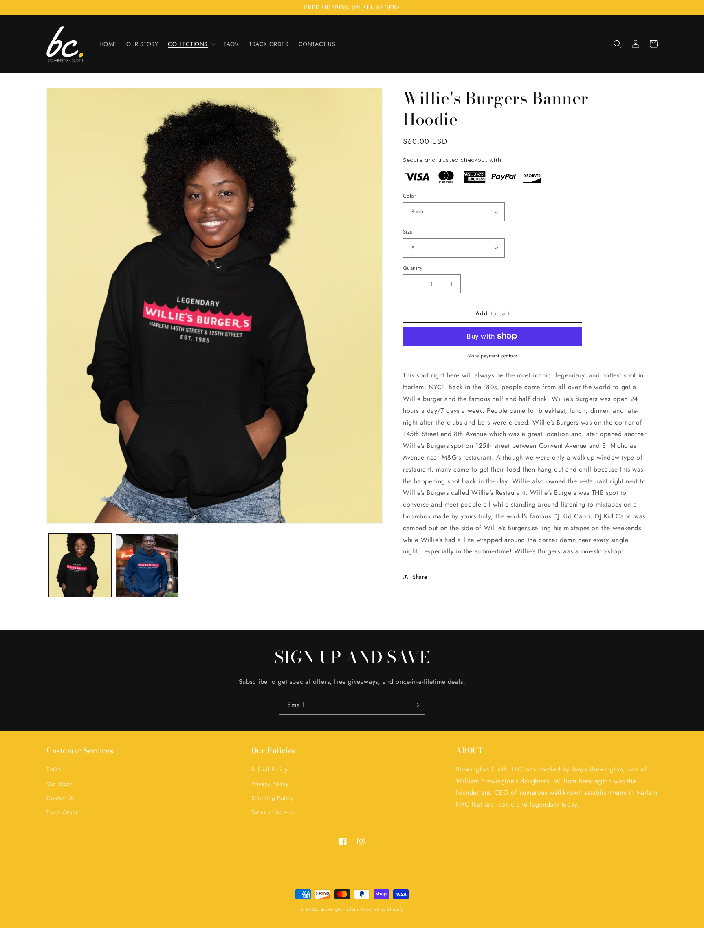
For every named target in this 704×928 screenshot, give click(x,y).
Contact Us (60, 798)
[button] (191, 44)
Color (409, 196)
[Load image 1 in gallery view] (80, 565)
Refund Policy (269, 769)
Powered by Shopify (381, 909)
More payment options (492, 355)
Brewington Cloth (340, 909)
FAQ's (54, 769)
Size (408, 232)
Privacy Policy (269, 784)
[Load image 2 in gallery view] (147, 565)
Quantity (412, 268)
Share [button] (419, 576)
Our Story (59, 784)
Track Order (62, 812)
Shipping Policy (272, 798)
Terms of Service (273, 812)
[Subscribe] (416, 705)
